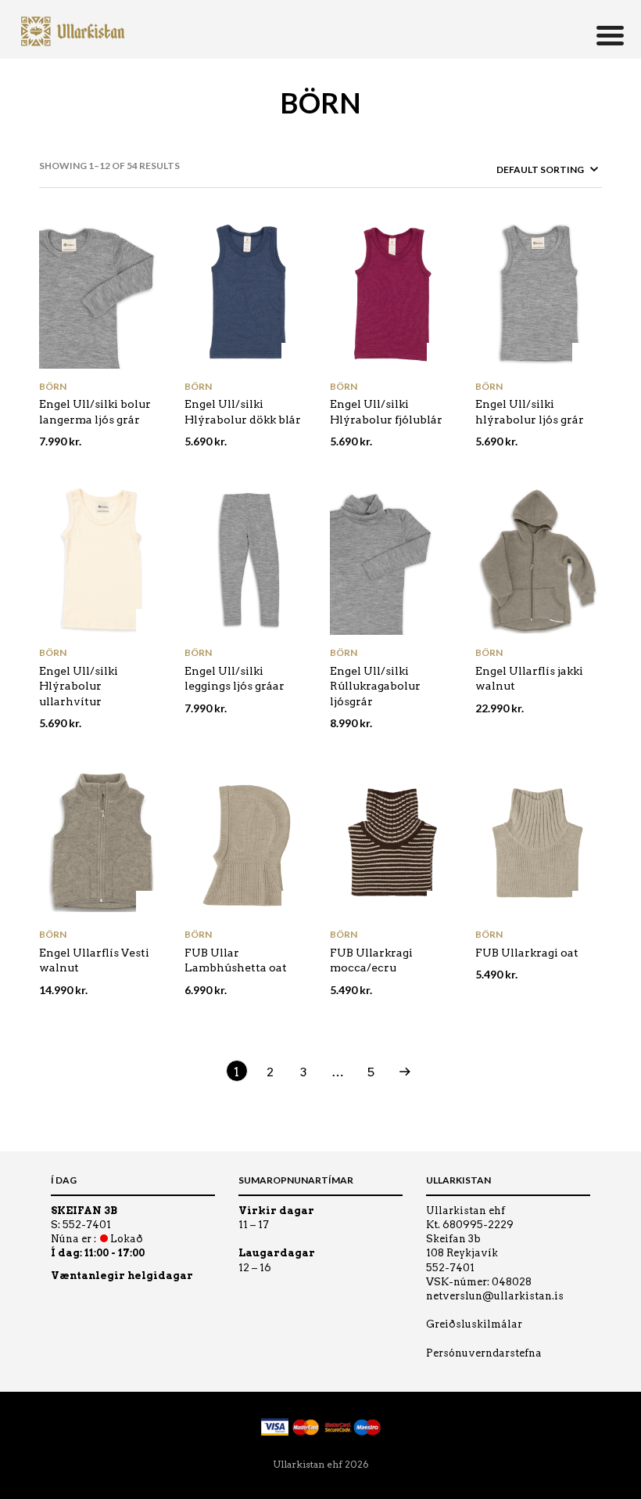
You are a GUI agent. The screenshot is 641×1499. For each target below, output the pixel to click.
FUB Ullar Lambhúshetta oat (235, 960)
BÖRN (52, 386)
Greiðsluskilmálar (474, 1324)
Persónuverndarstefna (484, 1353)
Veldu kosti (149, 356)
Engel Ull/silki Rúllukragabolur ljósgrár (375, 686)
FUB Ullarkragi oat (526, 952)
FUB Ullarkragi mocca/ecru (371, 960)
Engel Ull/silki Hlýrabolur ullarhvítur (78, 686)
